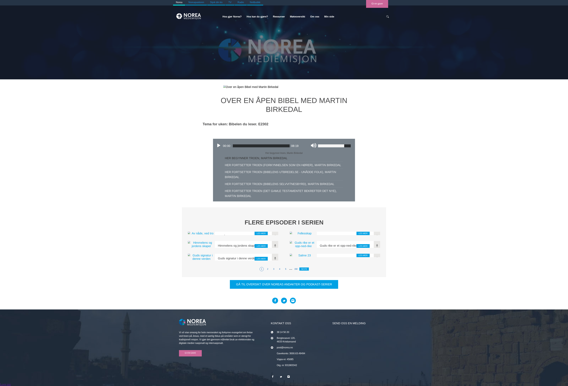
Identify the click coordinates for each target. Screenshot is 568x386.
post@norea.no (285, 347)
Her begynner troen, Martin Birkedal (256, 158)
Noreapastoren (196, 2)
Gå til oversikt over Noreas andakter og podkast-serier (284, 284)
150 (295, 269)
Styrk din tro (216, 2)
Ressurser (279, 16)
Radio (241, 2)
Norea (179, 2)
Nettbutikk (255, 2)
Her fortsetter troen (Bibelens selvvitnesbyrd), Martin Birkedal (279, 184)
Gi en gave (377, 3)
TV (229, 2)
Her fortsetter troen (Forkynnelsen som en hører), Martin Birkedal (283, 165)
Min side (329, 16)
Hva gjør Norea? (232, 16)
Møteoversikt (297, 16)
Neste (304, 269)
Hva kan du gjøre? (257, 16)
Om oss (314, 16)
